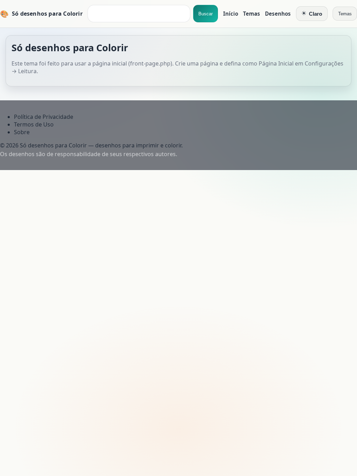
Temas (251, 13)
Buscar (205, 13)
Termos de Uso (34, 124)
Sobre (22, 132)
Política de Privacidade (43, 117)
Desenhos (278, 13)
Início (230, 13)
